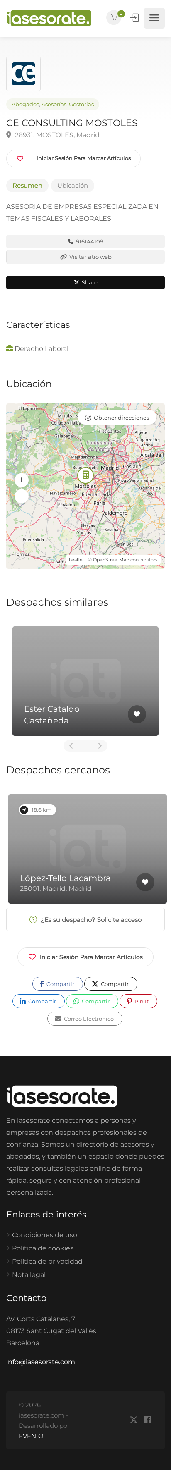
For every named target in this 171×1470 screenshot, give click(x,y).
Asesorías (54, 104)
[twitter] (133, 1420)
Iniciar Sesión (135, 17)
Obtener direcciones (121, 417)
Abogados (25, 104)
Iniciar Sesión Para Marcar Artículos (91, 957)
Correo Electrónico (88, 1018)
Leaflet (76, 560)
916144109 (89, 241)
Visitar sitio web (90, 256)
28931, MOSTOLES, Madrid (56, 135)
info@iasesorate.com (40, 1362)
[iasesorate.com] (49, 18)
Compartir (59, 984)
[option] (85, 681)
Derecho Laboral (41, 349)
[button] (22, 480)
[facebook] (147, 1420)
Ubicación (72, 185)
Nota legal (29, 1275)
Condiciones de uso (44, 1235)
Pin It (141, 1001)
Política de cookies (42, 1248)
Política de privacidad (47, 1261)
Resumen (27, 185)
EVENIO (31, 1436)
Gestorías (81, 104)
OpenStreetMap (111, 560)
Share (89, 282)
